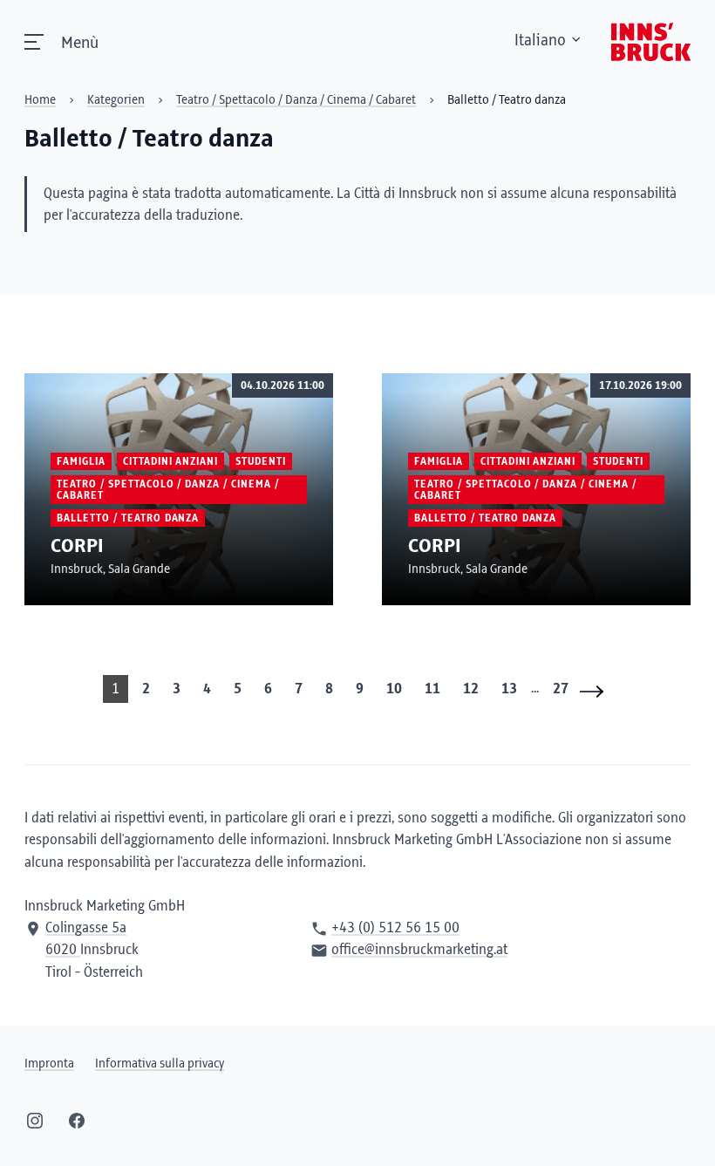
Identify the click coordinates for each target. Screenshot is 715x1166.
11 (432, 689)
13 (509, 689)
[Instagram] (34, 1120)
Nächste (597, 691)
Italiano (540, 41)
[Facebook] (76, 1120)
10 (394, 689)
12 (471, 689)
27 (561, 689)
